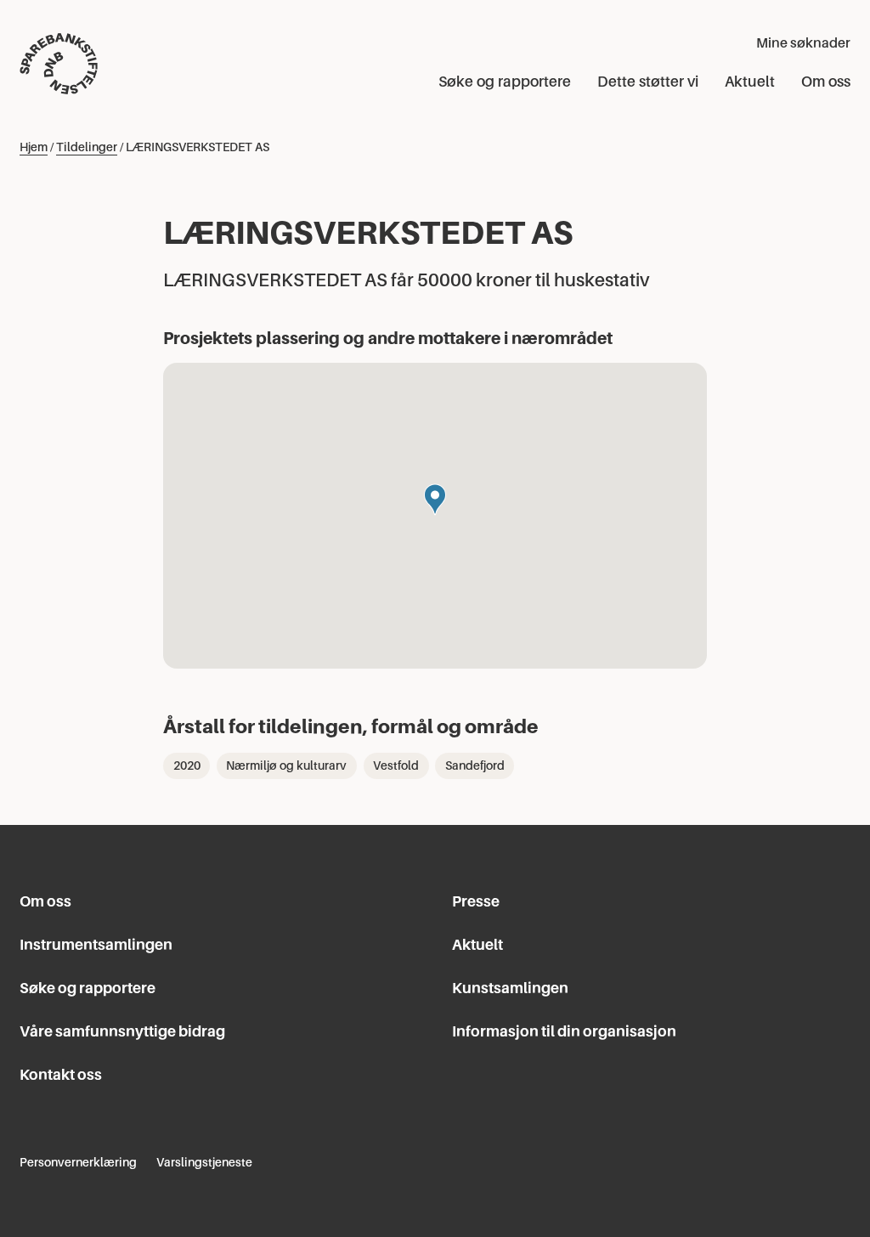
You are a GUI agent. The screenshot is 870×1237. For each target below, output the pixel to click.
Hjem (34, 147)
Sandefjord (475, 765)
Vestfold (396, 765)
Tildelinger (86, 147)
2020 (187, 765)
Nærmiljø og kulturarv (286, 765)
